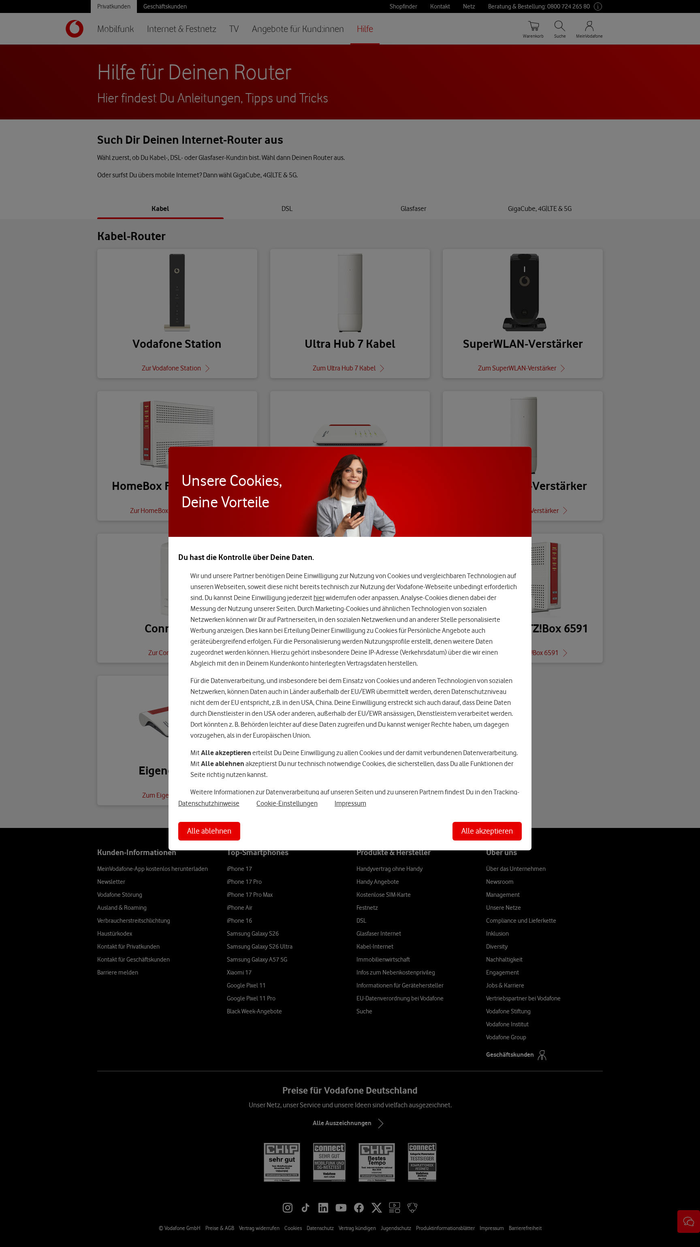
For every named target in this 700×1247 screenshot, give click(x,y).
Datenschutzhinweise (208, 803)
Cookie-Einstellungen (287, 803)
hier (319, 598)
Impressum (350, 803)
